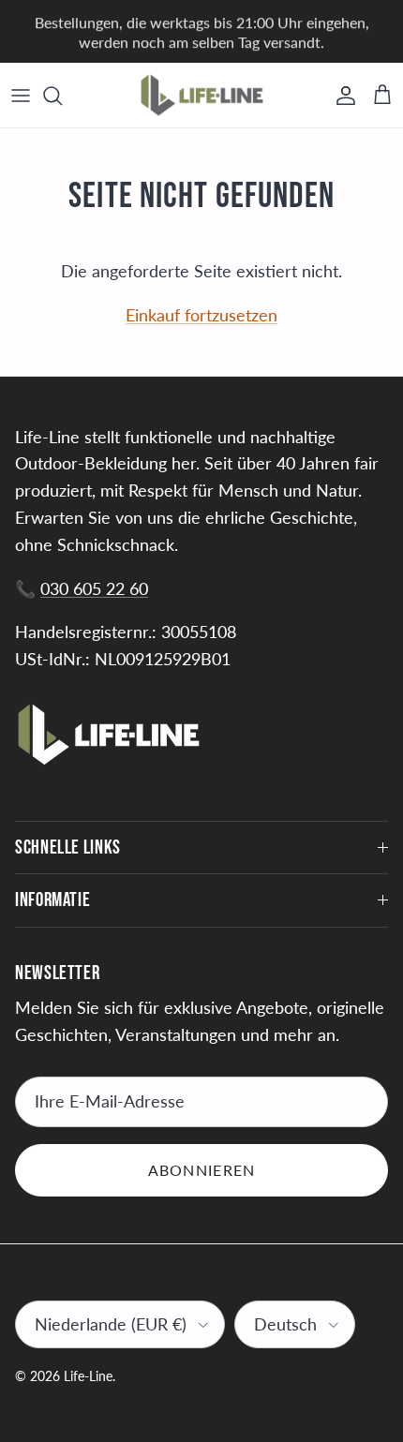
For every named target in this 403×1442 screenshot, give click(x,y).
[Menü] (20, 95)
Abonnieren (202, 1170)
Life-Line (88, 1376)
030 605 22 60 (94, 588)
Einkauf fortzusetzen (201, 315)
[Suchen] (61, 95)
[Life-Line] (202, 95)
